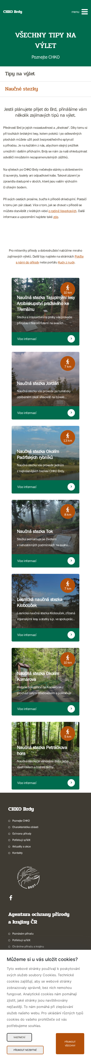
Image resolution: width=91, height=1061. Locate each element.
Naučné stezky (21, 89)
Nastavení (19, 1037)
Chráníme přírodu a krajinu (28, 946)
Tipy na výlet (20, 74)
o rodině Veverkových (62, 211)
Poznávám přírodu (22, 933)
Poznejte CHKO (21, 820)
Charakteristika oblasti (25, 827)
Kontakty (17, 852)
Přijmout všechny (70, 1043)
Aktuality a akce (21, 846)
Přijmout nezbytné (25, 1050)
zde (55, 217)
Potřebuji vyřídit (21, 840)
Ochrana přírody (21, 833)
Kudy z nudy (66, 262)
